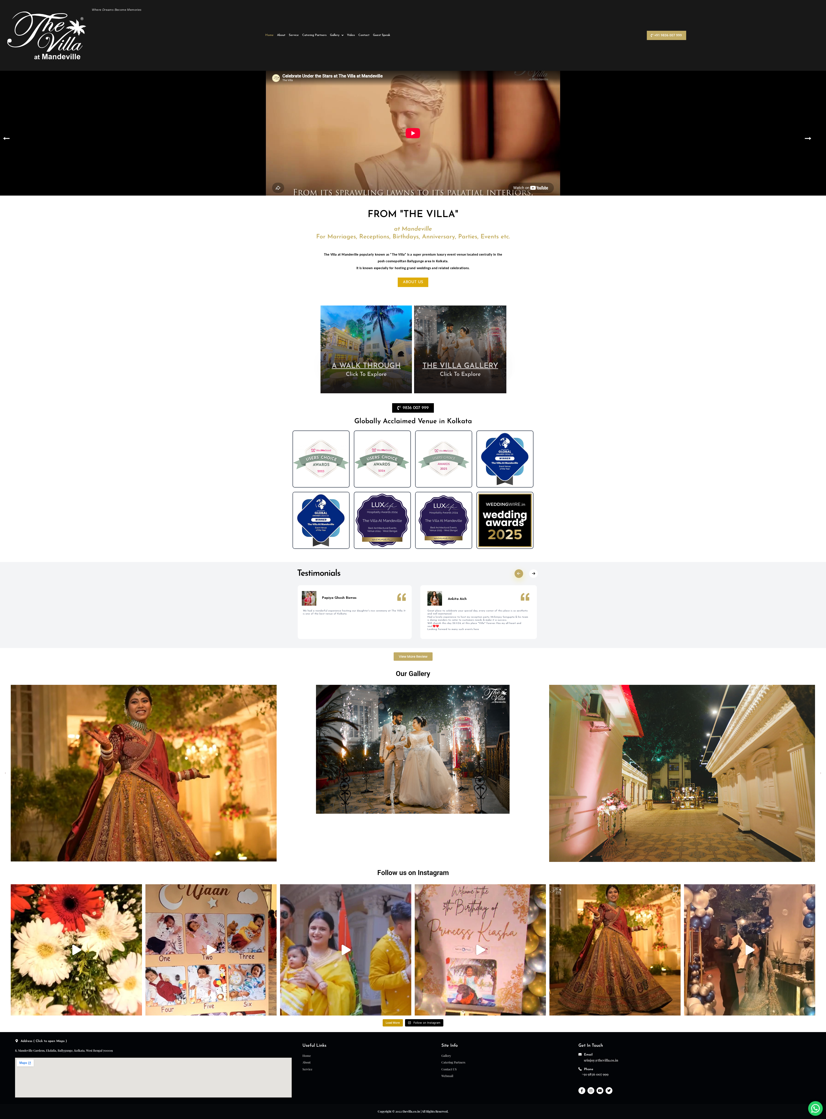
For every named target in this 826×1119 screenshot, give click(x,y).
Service (294, 35)
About (281, 35)
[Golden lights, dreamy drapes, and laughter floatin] (211, 950)
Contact (364, 35)
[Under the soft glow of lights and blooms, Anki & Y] (76, 950)
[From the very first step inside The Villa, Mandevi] (615, 950)
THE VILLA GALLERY (460, 366)
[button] (336, 35)
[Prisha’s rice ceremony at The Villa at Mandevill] (345, 950)
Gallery (334, 35)
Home (269, 35)
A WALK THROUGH (366, 366)
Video (351, 35)
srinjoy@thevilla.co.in (601, 1060)
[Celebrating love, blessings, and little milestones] (749, 950)
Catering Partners (314, 35)
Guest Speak (381, 35)
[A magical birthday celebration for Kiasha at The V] (480, 950)
